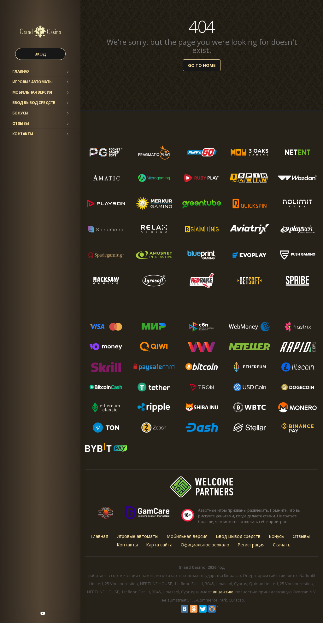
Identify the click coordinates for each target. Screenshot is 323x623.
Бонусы (20, 113)
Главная (21, 71)
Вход (40, 54)
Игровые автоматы (32, 81)
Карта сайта (159, 545)
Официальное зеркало (205, 545)
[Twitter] (203, 609)
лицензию (223, 592)
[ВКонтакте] (184, 609)
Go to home (201, 65)
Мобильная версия (32, 92)
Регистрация (251, 545)
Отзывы (20, 123)
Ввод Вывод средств (34, 102)
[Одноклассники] (193, 609)
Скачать (282, 545)
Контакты (22, 134)
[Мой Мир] (212, 609)
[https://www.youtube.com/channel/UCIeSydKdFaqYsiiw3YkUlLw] (42, 613)
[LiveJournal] (221, 609)
